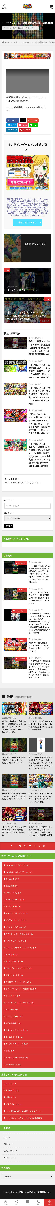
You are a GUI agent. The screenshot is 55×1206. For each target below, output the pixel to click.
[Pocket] (23, 125)
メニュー (27, 1204)
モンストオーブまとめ (14, 1037)
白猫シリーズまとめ (13, 893)
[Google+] (33, 120)
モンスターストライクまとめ (17, 913)
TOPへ (49, 1204)
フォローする (36, 247)
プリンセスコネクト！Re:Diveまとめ (20, 1003)
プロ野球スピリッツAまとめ (16, 920)
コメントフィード (10, 1151)
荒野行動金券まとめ (13, 1023)
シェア (16, 1204)
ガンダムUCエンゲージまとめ (17, 1044)
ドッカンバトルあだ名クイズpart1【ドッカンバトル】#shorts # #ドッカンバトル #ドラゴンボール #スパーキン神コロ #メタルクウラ (40, 762)
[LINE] (33, 125)
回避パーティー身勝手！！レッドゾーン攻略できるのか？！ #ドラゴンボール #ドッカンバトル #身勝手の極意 (40, 831)
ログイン (26, 483)
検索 (8, 526)
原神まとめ (10, 1051)
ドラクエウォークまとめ (15, 899)
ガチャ (23, 590)
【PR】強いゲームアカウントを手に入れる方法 (24, 1118)
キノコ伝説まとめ (12, 879)
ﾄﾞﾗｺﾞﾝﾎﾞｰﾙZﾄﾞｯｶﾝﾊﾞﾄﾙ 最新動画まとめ (34, 1192)
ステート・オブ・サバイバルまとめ (19, 934)
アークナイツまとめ (13, 906)
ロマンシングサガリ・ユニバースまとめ (21, 948)
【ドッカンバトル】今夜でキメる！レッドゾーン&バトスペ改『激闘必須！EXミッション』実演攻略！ (41, 725)
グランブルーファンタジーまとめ (18, 968)
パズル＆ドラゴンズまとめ (16, 927)
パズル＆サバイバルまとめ (16, 941)
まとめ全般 (21, 563)
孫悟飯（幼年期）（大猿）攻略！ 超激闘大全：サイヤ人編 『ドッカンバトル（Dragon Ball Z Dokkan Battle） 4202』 (14, 726)
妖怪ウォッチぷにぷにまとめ (17, 1030)
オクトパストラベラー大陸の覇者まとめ (21, 989)
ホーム (5, 1204)
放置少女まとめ (12, 954)
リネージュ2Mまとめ (14, 1016)
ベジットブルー (20, 611)
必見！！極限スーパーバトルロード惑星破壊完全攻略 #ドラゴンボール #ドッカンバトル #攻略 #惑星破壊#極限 (39, 347)
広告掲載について (12, 1090)
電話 (38, 1204)
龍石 (23, 640)
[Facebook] (12, 120)
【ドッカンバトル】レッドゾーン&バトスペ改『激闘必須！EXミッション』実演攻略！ (14, 831)
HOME (7, 42)
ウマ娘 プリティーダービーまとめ (18, 982)
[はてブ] (11, 125)
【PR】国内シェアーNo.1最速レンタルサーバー (24, 1111)
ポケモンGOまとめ (13, 996)
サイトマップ (11, 1083)
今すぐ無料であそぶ (27, 222)
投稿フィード (9, 1144)
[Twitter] (23, 120)
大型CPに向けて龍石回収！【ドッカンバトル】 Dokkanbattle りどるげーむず (40, 647)
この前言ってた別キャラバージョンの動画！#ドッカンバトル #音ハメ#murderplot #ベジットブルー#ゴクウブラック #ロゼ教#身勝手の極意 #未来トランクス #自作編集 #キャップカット (40, 623)
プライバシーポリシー (14, 1104)
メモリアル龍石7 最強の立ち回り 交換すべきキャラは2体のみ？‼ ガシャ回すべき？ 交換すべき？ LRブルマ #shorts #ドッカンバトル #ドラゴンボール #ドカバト (40, 669)
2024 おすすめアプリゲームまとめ (19, 872)
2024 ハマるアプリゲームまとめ (18, 865)
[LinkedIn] (12, 130)
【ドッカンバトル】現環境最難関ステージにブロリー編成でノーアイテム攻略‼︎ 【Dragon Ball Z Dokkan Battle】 (39, 370)
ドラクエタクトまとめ (14, 975)
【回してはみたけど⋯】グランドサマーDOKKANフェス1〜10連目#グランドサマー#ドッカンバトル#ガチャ (40, 597)
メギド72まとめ (12, 1009)
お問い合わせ (11, 1097)
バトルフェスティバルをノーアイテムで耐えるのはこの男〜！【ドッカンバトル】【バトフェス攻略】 (40, 797)
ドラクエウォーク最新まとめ (17, 1058)
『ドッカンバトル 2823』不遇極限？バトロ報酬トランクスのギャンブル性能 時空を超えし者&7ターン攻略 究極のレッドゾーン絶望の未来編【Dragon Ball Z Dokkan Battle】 (40, 454)
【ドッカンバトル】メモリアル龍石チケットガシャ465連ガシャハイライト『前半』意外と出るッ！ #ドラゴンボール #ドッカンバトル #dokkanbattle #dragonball (40, 574)
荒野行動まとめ (12, 886)
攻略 (22, 28)
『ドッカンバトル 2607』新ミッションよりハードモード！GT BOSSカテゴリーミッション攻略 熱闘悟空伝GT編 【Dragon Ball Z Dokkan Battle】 (40, 423)
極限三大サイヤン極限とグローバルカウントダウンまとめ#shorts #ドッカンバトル (14, 796)
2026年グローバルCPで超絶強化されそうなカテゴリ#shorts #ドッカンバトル (14, 760)
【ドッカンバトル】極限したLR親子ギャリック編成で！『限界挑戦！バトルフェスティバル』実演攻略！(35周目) (39, 395)
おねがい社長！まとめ (14, 961)
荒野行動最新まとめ (13, 1064)
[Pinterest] (25, 130)
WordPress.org (9, 1158)
